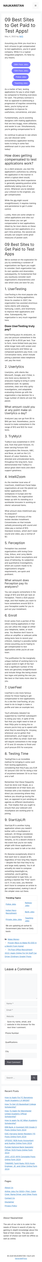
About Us (9, 1187)
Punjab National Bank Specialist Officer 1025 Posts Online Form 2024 (19, 1150)
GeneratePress (21, 1258)
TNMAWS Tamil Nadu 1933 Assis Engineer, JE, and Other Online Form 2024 (21, 1166)
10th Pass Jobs (21, 71)
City (7, 1051)
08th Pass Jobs (21, 64)
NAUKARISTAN (13, 5)
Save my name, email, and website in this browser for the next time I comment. (21, 1025)
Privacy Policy (11, 1206)
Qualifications (11, 1042)
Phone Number (12, 1033)
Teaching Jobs (21, 83)
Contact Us (10, 1198)
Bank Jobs (29, 912)
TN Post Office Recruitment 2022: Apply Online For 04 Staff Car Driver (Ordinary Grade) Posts (21, 953)
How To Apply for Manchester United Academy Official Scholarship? (18, 1114)
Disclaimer (9, 1202)
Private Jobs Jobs (14, 919)
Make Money (13, 939)
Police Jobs (21, 77)
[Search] (34, 1078)
